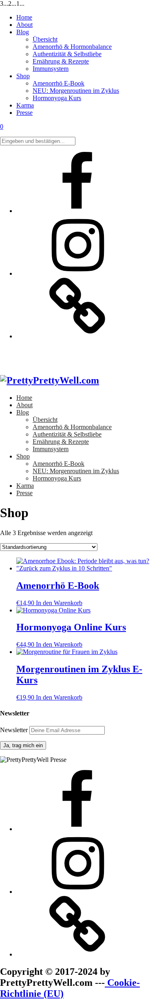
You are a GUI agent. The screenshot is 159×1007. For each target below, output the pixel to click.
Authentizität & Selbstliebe (67, 53)
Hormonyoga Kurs (57, 97)
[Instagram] (77, 273)
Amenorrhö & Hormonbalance (72, 46)
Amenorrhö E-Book (58, 83)
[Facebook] (77, 210)
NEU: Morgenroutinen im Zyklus (76, 90)
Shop (23, 75)
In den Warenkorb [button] (59, 602)
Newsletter (14, 729)
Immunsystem (50, 68)
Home (24, 17)
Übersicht (45, 39)
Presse (24, 112)
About (24, 24)
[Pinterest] (77, 336)
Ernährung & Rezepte (61, 61)
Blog (22, 32)
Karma (25, 105)
